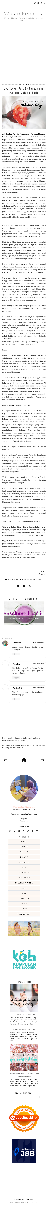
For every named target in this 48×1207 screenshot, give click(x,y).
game (24, 888)
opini (24, 909)
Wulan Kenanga (24, 13)
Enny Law (17, 664)
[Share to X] (18, 586)
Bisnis (24, 841)
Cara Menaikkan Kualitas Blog (24, 1014)
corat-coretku (27, 579)
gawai (24, 893)
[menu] (3, 3)
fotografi (24, 872)
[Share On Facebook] (24, 586)
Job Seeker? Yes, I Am (21, 405)
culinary (24, 862)
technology (24, 914)
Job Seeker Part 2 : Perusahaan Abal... (24, 618)
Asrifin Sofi (17, 688)
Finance (24, 847)
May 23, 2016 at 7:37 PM (38, 687)
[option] (24, 613)
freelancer (24, 878)
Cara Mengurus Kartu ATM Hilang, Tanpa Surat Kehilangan (24, 1074)
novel (24, 904)
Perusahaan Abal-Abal (34, 162)
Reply (16, 654)
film (24, 867)
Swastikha (17, 643)
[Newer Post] (5, 760)
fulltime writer (24, 883)
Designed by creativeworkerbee (24, 1203)
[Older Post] (43, 760)
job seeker (37, 579)
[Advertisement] (24, 49)
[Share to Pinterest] (30, 586)
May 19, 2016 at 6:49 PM (38, 642)
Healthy (24, 852)
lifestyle (24, 898)
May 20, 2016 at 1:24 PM (38, 663)
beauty (24, 857)
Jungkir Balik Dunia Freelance (24, 1029)
